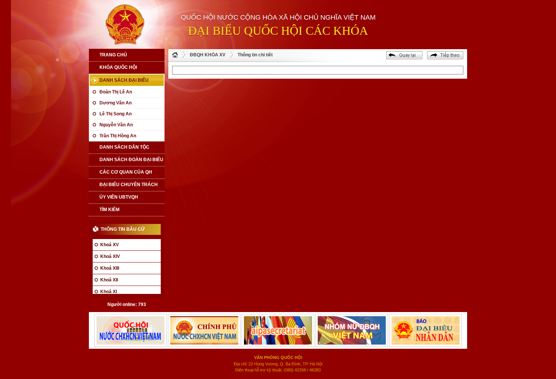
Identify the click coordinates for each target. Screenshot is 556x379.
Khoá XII (109, 280)
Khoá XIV (110, 256)
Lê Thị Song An (115, 113)
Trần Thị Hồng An (117, 135)
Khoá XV (109, 244)
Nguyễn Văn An (116, 124)
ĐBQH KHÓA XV (207, 54)
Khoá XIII (109, 268)
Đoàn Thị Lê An (115, 92)
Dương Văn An (115, 103)
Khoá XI (108, 291)
